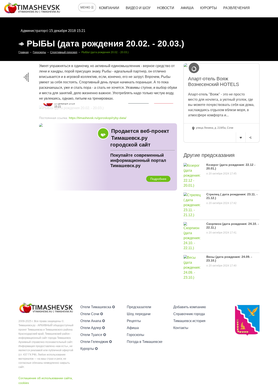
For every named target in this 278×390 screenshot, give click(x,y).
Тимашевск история (189, 321)
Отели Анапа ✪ (92, 321)
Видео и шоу (138, 8)
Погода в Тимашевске (144, 342)
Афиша (187, 8)
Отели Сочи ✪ (91, 314)
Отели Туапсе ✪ (93, 335)
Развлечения (236, 8)
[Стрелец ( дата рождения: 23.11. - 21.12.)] (193, 205)
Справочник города (189, 314)
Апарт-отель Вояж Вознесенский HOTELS (213, 81)
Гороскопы (135, 335)
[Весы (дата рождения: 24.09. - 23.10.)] (193, 267)
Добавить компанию (189, 307)
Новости (165, 8)
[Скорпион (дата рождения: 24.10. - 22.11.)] (193, 236)
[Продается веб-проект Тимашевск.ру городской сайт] (108, 157)
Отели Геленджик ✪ (96, 342)
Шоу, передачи (139, 314)
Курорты (208, 8)
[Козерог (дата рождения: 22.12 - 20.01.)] (193, 175)
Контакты (180, 328)
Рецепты (134, 321)
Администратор (33, 31)
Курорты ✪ (89, 349)
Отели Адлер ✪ (92, 328)
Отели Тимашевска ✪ (97, 307)
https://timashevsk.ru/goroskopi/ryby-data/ (97, 118)
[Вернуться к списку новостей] (26, 76)
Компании (109, 8)
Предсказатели (139, 307)
